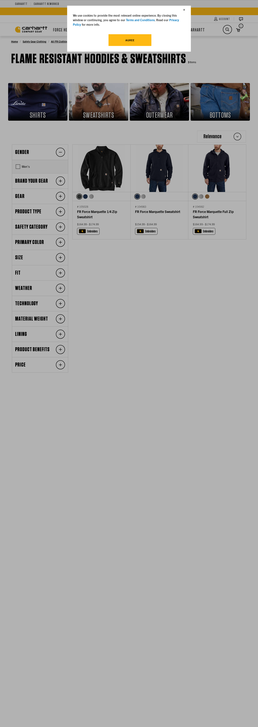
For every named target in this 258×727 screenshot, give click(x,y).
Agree (129, 40)
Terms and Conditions (140, 20)
